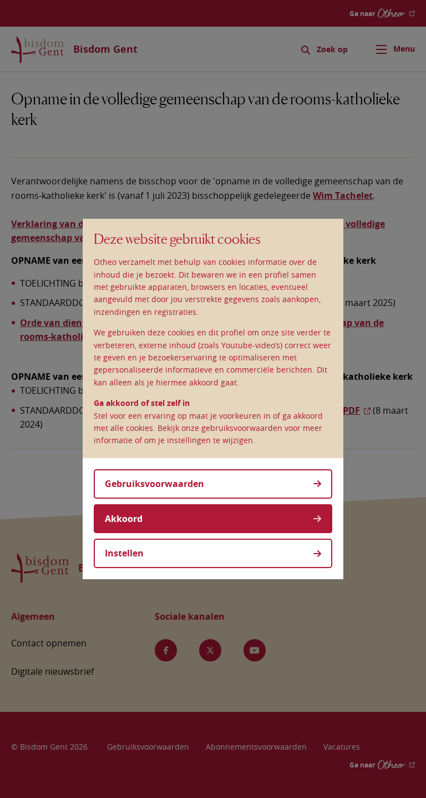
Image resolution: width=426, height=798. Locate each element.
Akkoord (124, 519)
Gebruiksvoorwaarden (154, 484)
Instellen (124, 553)
